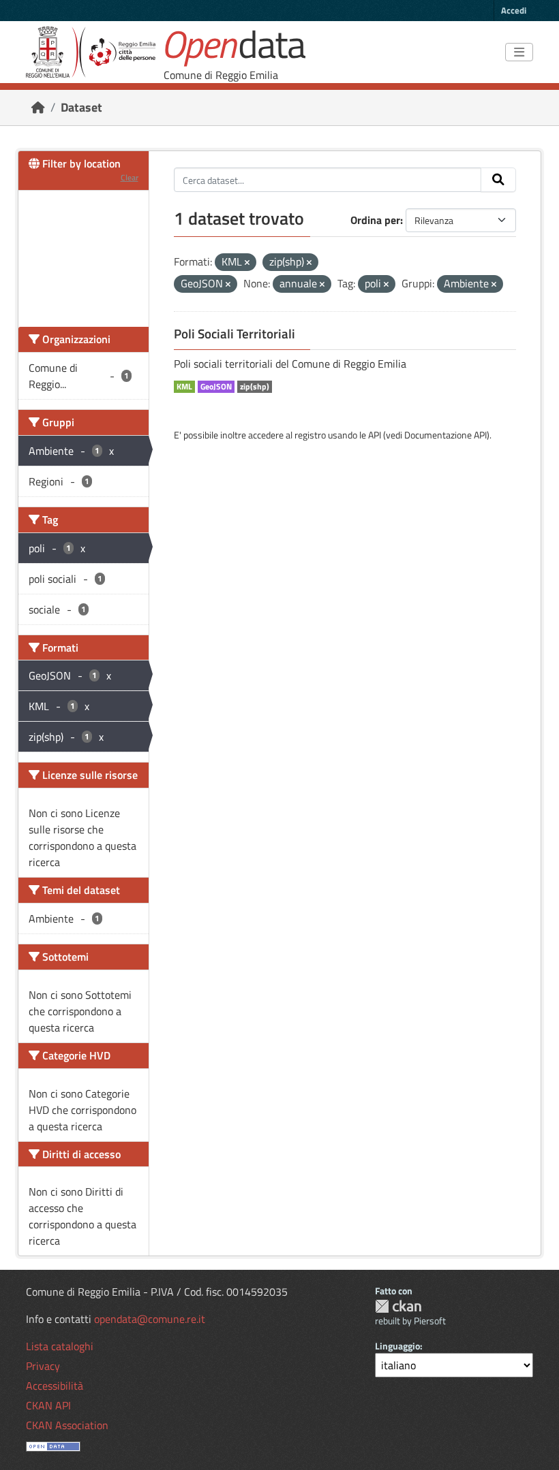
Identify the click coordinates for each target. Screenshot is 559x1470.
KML (184, 387)
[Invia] (498, 179)
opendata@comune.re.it (149, 1319)
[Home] (38, 107)
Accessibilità (54, 1385)
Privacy (43, 1366)
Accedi (513, 10)
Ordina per (375, 220)
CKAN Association (67, 1425)
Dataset (81, 107)
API (374, 435)
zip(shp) (254, 387)
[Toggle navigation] (519, 52)
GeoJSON (216, 387)
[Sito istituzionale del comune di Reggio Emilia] (90, 52)
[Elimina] (247, 262)
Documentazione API (445, 435)
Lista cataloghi (59, 1346)
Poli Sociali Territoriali (234, 333)
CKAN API (48, 1405)
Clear (129, 177)
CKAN (398, 1306)
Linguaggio (397, 1346)
